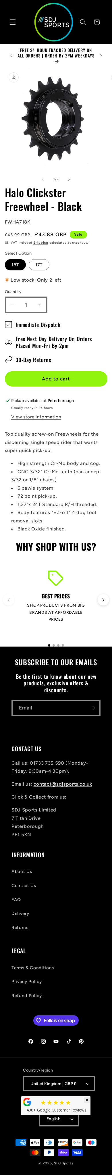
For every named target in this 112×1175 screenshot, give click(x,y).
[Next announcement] (101, 55)
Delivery (20, 913)
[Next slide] (103, 599)
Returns (19, 927)
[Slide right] (69, 179)
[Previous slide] (8, 599)
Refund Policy (26, 995)
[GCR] (27, 1102)
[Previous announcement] (11, 55)
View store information (36, 417)
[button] (13, 22)
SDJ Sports (64, 1163)
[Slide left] (42, 179)
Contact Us (23, 885)
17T (39, 265)
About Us (21, 871)
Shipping (40, 243)
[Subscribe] (92, 708)
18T (15, 265)
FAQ (16, 899)
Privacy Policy (26, 981)
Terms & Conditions (32, 967)
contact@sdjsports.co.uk (63, 784)
